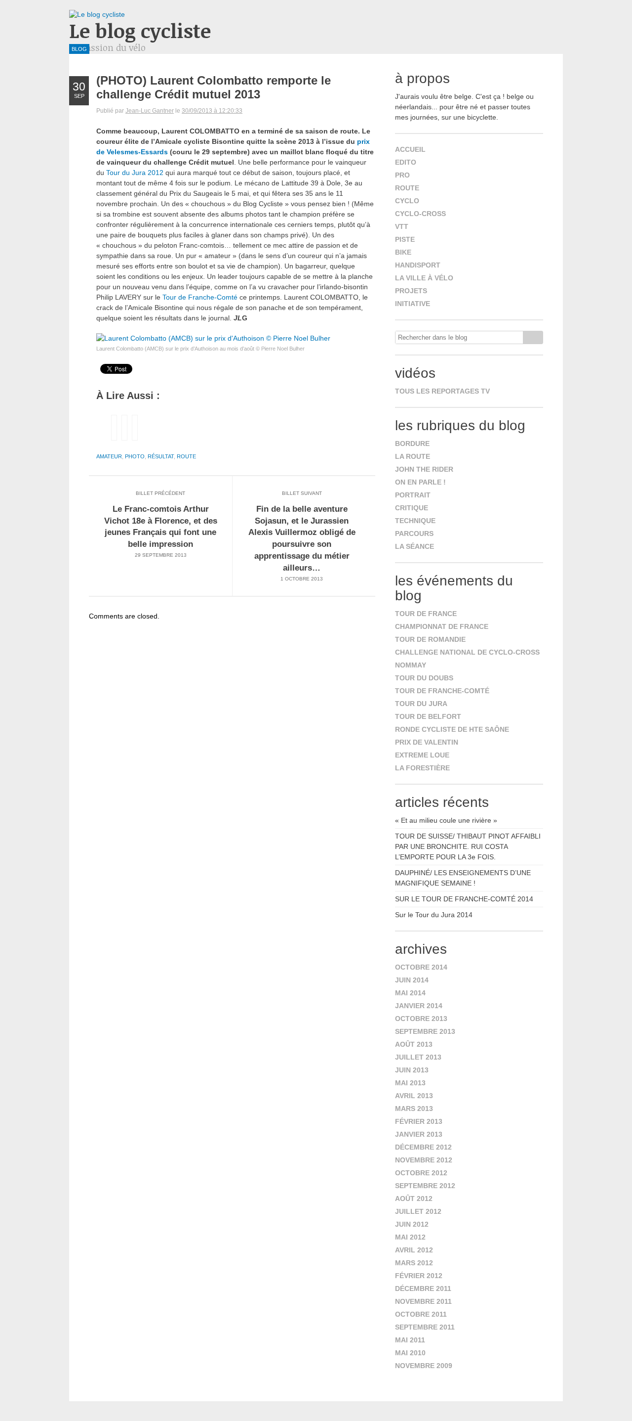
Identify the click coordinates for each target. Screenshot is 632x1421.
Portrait (413, 495)
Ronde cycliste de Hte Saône (452, 729)
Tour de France (426, 614)
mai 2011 (410, 1340)
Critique (411, 508)
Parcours (414, 533)
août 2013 (414, 1044)
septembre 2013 (425, 1031)
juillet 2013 (418, 1057)
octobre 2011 (421, 1314)
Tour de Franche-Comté (199, 297)
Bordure (412, 443)
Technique (415, 521)
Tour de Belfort (428, 716)
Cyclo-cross (420, 214)
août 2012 (414, 1198)
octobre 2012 (421, 1173)
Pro (402, 175)
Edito (405, 162)
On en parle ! (420, 482)
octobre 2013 (421, 1018)
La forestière (422, 768)
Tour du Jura (421, 704)
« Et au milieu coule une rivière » (446, 820)
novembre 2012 (423, 1160)
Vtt (401, 226)
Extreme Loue (422, 755)
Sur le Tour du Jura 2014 (434, 915)
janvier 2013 (418, 1134)
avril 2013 (414, 1096)
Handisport (417, 265)
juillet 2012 (418, 1211)
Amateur (109, 456)
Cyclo (407, 201)
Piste (405, 239)
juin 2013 (412, 1070)
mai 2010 (410, 1353)
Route (186, 456)
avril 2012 (414, 1250)
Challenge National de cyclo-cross (467, 652)
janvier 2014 (418, 1006)
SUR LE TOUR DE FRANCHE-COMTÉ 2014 (464, 899)
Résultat (161, 456)
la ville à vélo (424, 278)
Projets (411, 291)
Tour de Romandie (430, 639)
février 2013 (418, 1121)
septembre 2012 (425, 1186)
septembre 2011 (425, 1327)
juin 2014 (412, 980)
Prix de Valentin (426, 742)
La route (412, 456)
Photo (135, 456)
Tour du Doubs (424, 678)
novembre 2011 (423, 1301)
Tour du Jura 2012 (134, 173)
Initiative (412, 304)
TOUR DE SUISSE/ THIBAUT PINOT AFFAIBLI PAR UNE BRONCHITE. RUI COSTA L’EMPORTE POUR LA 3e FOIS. (468, 846)
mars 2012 (414, 1263)
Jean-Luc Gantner (149, 110)
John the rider (424, 469)
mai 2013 (410, 1083)
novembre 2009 (423, 1366)
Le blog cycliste (140, 30)
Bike (403, 252)
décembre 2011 (423, 1288)
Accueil (410, 149)
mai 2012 (410, 1237)
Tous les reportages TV (442, 391)
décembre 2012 (423, 1147)
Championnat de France (441, 626)
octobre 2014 (421, 967)
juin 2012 (412, 1224)
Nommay (410, 665)
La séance (414, 546)
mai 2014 (410, 993)
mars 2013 (414, 1108)
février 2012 (418, 1276)
